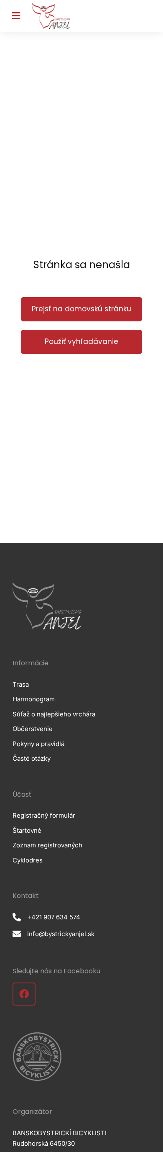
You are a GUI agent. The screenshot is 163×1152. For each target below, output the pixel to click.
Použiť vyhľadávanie (81, 341)
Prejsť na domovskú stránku (81, 309)
